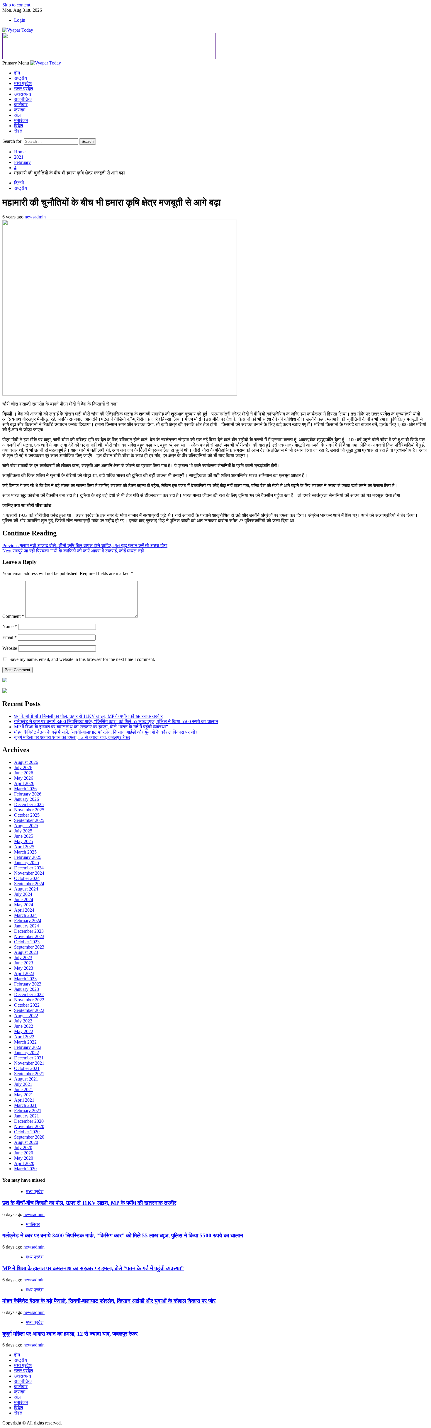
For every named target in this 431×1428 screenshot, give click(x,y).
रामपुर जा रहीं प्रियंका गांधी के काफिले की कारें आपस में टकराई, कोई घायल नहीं (73, 550)
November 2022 (29, 999)
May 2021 (23, 1094)
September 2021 (29, 1073)
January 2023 (26, 989)
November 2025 (29, 809)
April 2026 (24, 783)
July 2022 (23, 1020)
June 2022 (23, 1026)
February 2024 (27, 920)
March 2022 (25, 1041)
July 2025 (23, 830)
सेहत (18, 130)
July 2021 (23, 1084)
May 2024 (23, 904)
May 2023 (23, 968)
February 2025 (27, 857)
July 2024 (23, 894)
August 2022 (26, 1015)
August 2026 (26, 762)
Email (9, 637)
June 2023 (23, 962)
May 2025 (23, 841)
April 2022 (24, 1036)
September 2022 (29, 1010)
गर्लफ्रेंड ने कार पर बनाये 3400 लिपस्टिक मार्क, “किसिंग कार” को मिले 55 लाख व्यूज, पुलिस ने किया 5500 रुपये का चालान (116, 721)
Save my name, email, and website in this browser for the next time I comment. (82, 659)
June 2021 (23, 1089)
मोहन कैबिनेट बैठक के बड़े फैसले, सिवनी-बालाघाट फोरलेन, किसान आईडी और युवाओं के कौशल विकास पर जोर (105, 732)
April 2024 (24, 910)
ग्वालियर (33, 1224)
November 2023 (29, 936)
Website (9, 648)
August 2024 (26, 888)
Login (19, 20)
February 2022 (27, 1047)
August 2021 (26, 1078)
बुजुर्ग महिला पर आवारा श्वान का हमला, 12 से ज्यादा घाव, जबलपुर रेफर (72, 737)
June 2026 (23, 772)
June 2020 (23, 1152)
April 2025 (24, 846)
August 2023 (26, 952)
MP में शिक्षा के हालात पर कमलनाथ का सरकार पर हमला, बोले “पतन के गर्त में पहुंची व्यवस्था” (91, 726)
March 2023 (25, 978)
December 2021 (29, 1057)
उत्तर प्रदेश (23, 88)
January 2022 (26, 1052)
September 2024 (29, 883)
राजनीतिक (23, 99)
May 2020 (23, 1158)
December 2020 (29, 1121)
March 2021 (25, 1105)
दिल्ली (19, 182)
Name (9, 626)
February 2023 (27, 983)
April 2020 (24, 1163)
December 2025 (29, 804)
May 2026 (23, 778)
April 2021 (24, 1100)
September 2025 (29, 820)
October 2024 (27, 878)
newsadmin (35, 216)
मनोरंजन (21, 120)
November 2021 (29, 1063)
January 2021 (26, 1115)
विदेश (18, 125)
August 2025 (26, 825)
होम (17, 72)
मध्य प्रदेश (23, 83)
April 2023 (24, 973)
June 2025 (23, 836)
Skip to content (16, 4)
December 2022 (29, 994)
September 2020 (29, 1136)
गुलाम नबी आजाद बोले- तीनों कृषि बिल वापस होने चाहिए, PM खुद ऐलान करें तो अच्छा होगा (84, 545)
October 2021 (27, 1068)
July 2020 (23, 1147)
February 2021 (27, 1110)
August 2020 (26, 1142)
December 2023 (29, 931)
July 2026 (23, 767)
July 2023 (23, 957)
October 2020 (27, 1131)
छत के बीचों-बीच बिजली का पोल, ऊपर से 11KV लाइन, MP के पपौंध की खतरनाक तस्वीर (88, 716)
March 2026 (25, 788)
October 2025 (27, 815)
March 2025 (25, 851)
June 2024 (23, 899)
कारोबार (21, 104)
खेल (17, 115)
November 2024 (29, 873)
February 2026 (27, 793)
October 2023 (27, 941)
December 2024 (29, 867)
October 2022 (27, 1005)
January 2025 (26, 862)
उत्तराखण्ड (22, 93)
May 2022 (23, 1031)
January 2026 (26, 799)
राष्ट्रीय (20, 78)
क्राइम (19, 109)
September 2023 (29, 946)
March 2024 (25, 915)
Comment (13, 616)
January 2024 (26, 925)
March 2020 (25, 1168)
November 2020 (29, 1126)
